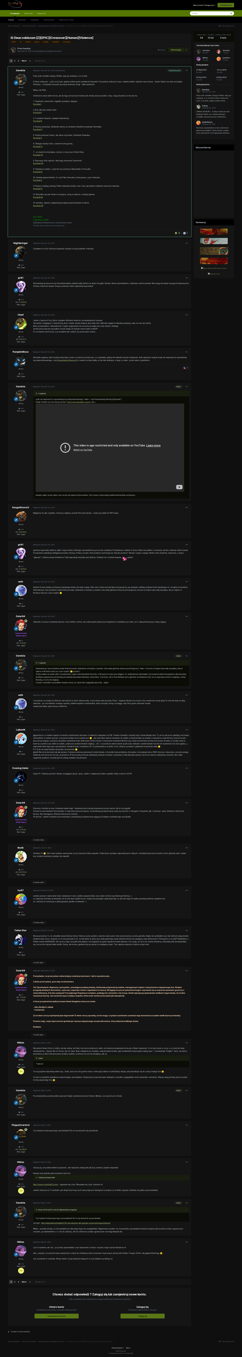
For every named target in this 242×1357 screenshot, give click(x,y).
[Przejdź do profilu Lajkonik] (21, 738)
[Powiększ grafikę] (124, 557)
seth (20, 581)
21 (22, 752)
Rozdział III (37, 121)
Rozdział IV (37, 129)
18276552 (23, 872)
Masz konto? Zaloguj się (203, 5)
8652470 (22, 339)
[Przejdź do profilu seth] (21, 590)
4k (22, 641)
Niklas (20, 1042)
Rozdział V (37, 138)
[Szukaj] (231, 13)
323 (22, 300)
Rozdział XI (37, 189)
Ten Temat (221, 13)
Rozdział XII (38, 197)
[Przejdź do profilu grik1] (21, 286)
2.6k (22, 337)
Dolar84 (20, 616)
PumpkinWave (20, 351)
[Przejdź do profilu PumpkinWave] (21, 360)
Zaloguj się (142, 1316)
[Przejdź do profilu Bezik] (21, 856)
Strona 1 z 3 (39, 61)
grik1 (20, 277)
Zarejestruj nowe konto (57, 1316)
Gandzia (20, 70)
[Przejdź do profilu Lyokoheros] (219, 59)
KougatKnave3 (20, 507)
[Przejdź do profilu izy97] (21, 899)
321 (21, 912)
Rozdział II (37, 112)
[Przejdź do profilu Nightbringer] (21, 252)
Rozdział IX (37, 172)
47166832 (23, 302)
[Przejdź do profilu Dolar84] (21, 625)
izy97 (21, 890)
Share (162, 50)
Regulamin (35, 20)
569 (22, 265)
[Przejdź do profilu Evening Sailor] (21, 777)
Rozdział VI (37, 146)
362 (22, 374)
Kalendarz (22, 20)
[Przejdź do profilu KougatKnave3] (21, 516)
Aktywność (41, 13)
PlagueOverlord (20, 1125)
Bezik (21, 847)
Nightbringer (20, 243)
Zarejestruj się (225, 5)
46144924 (23, 532)
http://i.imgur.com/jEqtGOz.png (45, 1184)
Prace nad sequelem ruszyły (78, 402)
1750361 (23, 643)
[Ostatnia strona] (30, 60)
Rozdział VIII (38, 163)
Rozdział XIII (38, 206)
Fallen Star (21, 930)
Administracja (48, 20)
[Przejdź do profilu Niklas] (21, 1051)
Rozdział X (37, 180)
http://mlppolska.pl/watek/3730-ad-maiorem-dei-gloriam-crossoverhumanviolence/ (75, 1223)
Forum (11, 20)
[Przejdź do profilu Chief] (21, 323)
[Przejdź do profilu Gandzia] (13, 50)
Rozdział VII (38, 155)
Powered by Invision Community (121, 1353)
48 (22, 790)
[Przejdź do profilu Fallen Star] (21, 939)
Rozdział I (37, 104)
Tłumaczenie (117, 1348)
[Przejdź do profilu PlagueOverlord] (21, 1134)
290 (22, 870)
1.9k (22, 92)
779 (22, 1147)
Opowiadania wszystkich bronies (47, 51)
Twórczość (28, 13)
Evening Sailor (20, 768)
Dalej (24, 61)
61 (22, 952)
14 (22, 604)
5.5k (22, 1065)
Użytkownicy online (66, 20)
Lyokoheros (227, 58)
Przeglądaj (14, 13)
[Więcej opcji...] (186, 70)
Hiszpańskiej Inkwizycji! (67, 360)
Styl (128, 1348)
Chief (21, 314)
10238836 (23, 1149)
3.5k (22, 529)
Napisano (44, 70)
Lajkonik (20, 729)
